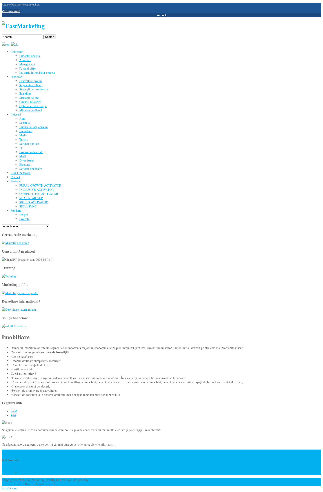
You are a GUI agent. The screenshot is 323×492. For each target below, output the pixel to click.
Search (49, 37)
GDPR (6, 452)
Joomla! (7, 484)
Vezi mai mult (11, 11)
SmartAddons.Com (101, 480)
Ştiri (13, 415)
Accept (161, 15)
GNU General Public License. (75, 484)
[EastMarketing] (23, 25)
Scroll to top (9, 488)
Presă (14, 411)
